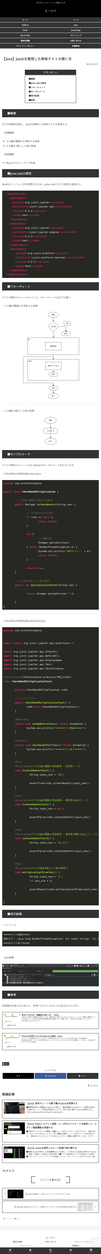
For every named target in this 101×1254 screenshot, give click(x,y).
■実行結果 (34, 95)
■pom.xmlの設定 (37, 83)
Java (6, 1064)
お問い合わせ (50, 1241)
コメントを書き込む (50, 1179)
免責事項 (75, 1245)
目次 (46, 72)
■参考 (32, 100)
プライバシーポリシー (83, 1241)
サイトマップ (25, 1245)
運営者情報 (17, 1241)
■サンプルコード (37, 91)
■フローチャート (37, 87)
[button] (82, 1076)
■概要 (32, 78)
